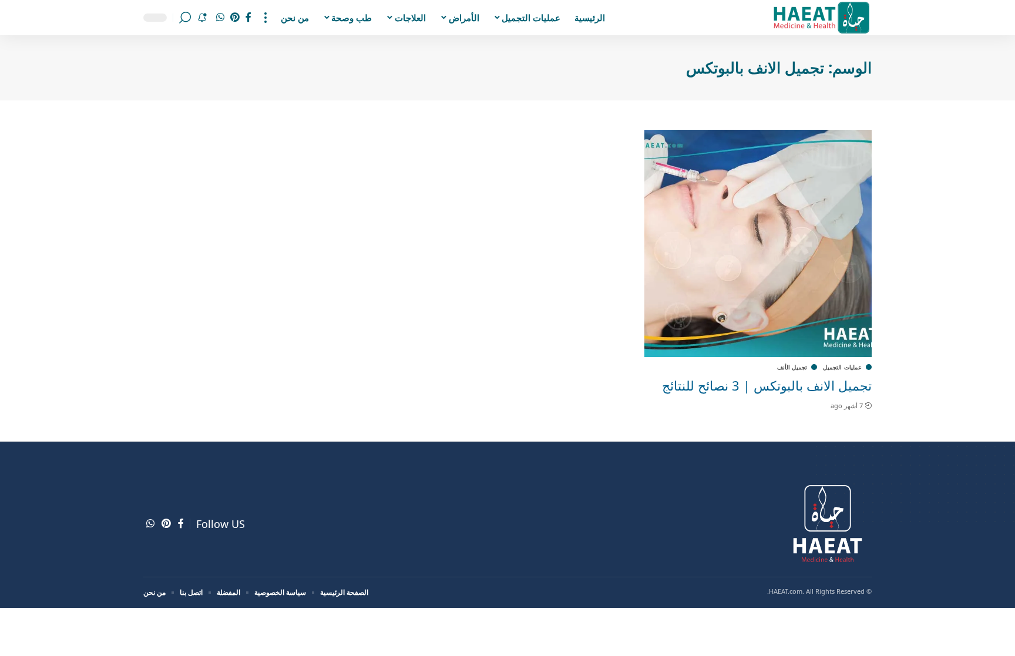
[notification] (202, 17)
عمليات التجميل (842, 367)
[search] (185, 18)
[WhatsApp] (220, 17)
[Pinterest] (235, 17)
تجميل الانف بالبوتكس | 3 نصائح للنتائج (767, 385)
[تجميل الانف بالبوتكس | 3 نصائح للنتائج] (758, 243)
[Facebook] (248, 17)
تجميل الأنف (792, 367)
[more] (265, 17)
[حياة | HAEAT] (821, 17)
